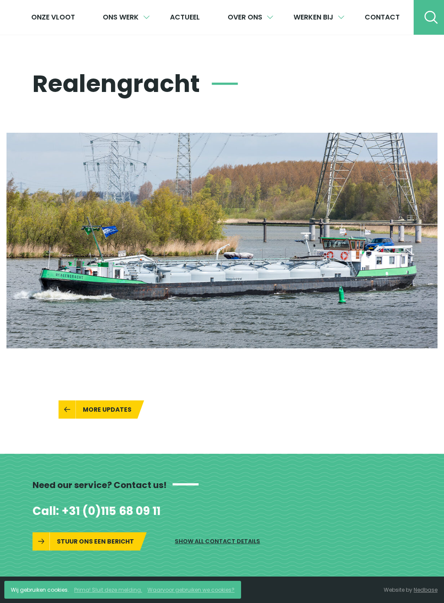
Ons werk (121, 17)
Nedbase (425, 589)
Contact (382, 17)
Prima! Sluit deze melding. (108, 589)
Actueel (185, 17)
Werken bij (313, 17)
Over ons (245, 17)
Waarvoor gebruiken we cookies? (191, 589)
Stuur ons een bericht (95, 541)
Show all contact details (217, 541)
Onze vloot (53, 17)
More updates (107, 409)
